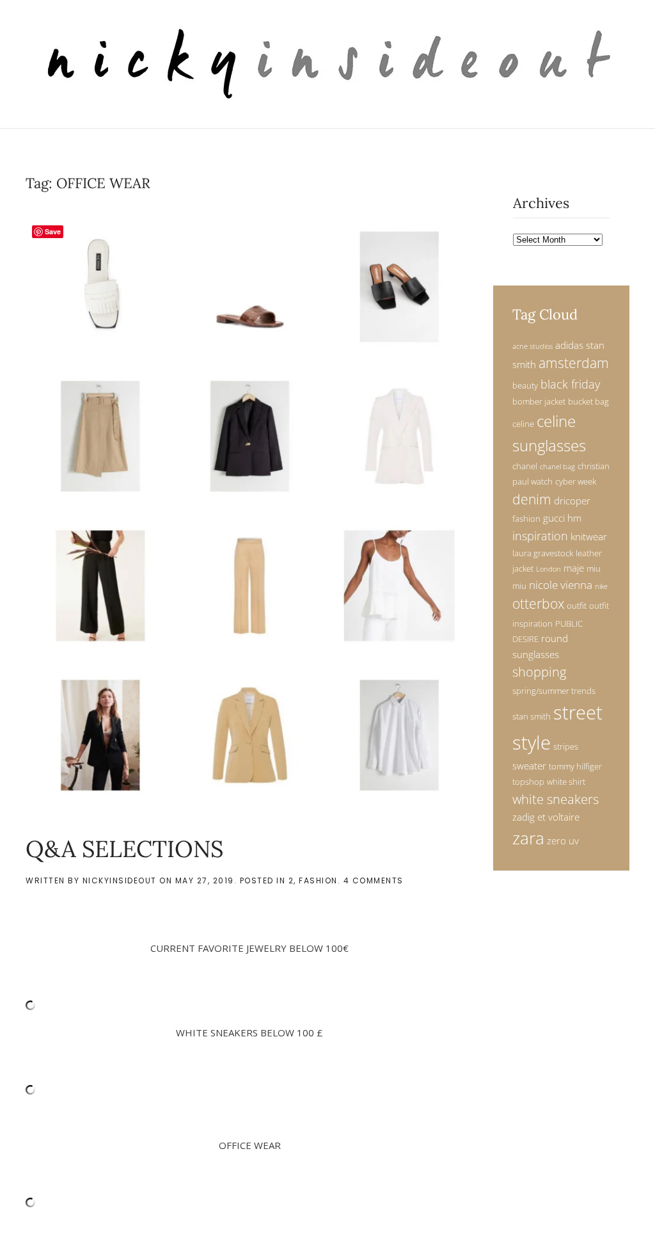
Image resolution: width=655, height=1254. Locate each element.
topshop (528, 781)
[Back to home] (328, 64)
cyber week (575, 481)
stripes (565, 746)
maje (574, 567)
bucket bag (588, 401)
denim (531, 499)
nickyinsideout (120, 880)
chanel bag (557, 466)
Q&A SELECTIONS (124, 849)
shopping (539, 671)
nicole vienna (560, 584)
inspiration (540, 535)
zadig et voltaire (546, 816)
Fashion (318, 880)
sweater (529, 765)
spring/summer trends (554, 690)
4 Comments (373, 880)
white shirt (566, 781)
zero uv (563, 840)
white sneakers (555, 799)
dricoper (572, 500)
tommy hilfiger (575, 766)
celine (523, 424)
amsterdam (574, 363)
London (548, 569)
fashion (526, 518)
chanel (524, 466)
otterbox (538, 604)
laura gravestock (542, 553)
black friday (570, 384)
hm (574, 517)
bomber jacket (538, 401)
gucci (554, 517)
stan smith (531, 716)
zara (528, 838)
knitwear (589, 536)
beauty (525, 385)
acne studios (532, 346)
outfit (577, 605)
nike (601, 586)
